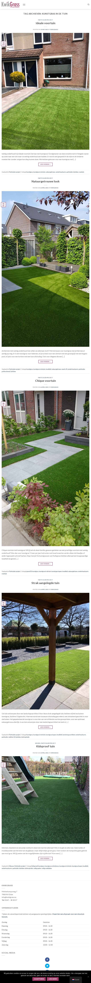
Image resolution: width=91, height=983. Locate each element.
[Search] (88, 4)
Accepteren (39, 979)
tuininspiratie (25, 737)
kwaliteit (48, 369)
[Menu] (24, 4)
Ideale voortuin (45, 23)
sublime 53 (11, 737)
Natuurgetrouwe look (45, 181)
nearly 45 (64, 369)
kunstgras (30, 172)
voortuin (81, 172)
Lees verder (45, 164)
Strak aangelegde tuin (45, 583)
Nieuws (37, 743)
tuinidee (75, 172)
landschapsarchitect (69, 735)
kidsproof (35, 866)
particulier (69, 172)
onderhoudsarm (61, 172)
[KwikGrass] (10, 4)
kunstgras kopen (51, 735)
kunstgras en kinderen (52, 866)
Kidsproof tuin (45, 746)
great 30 (29, 571)
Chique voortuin (45, 380)
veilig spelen (37, 868)
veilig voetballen (47, 868)
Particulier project (45, 20)
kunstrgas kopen (56, 571)
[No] (88, 977)
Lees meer (53, 979)
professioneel (6, 371)
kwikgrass (54, 29)
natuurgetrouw (50, 172)
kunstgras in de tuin (39, 172)
